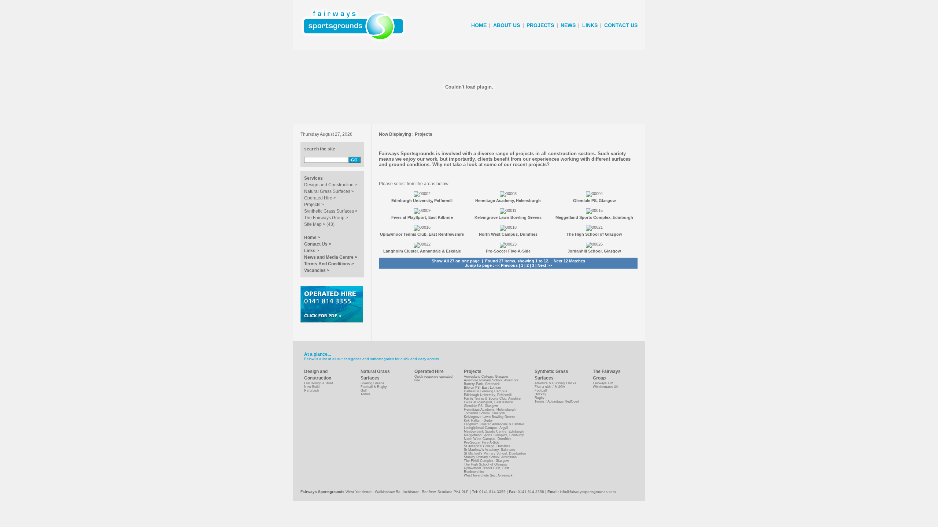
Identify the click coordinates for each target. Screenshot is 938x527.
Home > (312, 237)
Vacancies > (316, 270)
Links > (311, 250)
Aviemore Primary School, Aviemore (491, 380)
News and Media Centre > (330, 257)
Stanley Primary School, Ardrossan (490, 457)
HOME (479, 25)
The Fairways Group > (326, 217)
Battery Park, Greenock (482, 384)
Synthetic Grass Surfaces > (331, 211)
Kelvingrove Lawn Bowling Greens (490, 417)
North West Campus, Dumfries (488, 439)
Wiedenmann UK (605, 387)
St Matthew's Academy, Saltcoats (489, 450)
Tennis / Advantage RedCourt (557, 401)
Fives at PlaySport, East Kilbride (488, 402)
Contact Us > (317, 244)
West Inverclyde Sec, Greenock (488, 475)
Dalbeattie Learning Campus (485, 391)
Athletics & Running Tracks (555, 383)
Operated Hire (429, 371)
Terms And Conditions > (329, 263)
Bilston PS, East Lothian (482, 387)
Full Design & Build (318, 383)
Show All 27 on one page (456, 261)
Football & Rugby (374, 387)
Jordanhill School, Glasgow (484, 413)
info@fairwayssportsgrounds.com (588, 492)
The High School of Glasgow (485, 464)
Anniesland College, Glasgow (486, 376)
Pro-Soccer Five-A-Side (481, 442)
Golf (364, 390)
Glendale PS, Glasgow (481, 406)
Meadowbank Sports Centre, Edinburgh (494, 431)
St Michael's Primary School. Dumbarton (495, 453)
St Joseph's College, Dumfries (487, 446)
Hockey (540, 394)
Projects (423, 134)
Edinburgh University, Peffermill (488, 395)
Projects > (314, 204)
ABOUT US (506, 25)
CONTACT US (621, 25)
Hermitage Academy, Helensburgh (490, 409)
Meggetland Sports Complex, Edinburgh (494, 435)
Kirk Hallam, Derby (478, 420)
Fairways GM (603, 383)
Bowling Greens (372, 383)
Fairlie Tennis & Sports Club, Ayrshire (492, 398)
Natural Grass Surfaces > (329, 191)
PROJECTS (540, 25)
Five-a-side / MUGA (550, 387)
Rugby (539, 398)
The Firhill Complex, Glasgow (486, 461)
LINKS (590, 25)
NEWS (568, 25)
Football (541, 390)
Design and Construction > (330, 184)
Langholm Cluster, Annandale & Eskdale (494, 424)
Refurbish (311, 390)
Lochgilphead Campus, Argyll (486, 428)
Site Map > (314, 224)
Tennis (365, 394)
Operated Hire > (320, 198)
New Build (312, 387)
